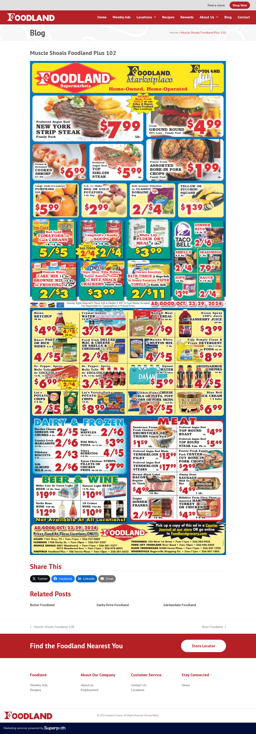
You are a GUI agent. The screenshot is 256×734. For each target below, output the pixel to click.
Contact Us (138, 685)
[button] (40, 578)
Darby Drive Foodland (113, 605)
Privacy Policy (151, 715)
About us (87, 685)
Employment (89, 690)
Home (174, 33)
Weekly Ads (39, 685)
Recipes (35, 690)
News (186, 685)
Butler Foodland (42, 605)
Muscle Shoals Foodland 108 (52, 627)
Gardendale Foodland (179, 605)
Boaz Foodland (212, 627)
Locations (137, 690)
